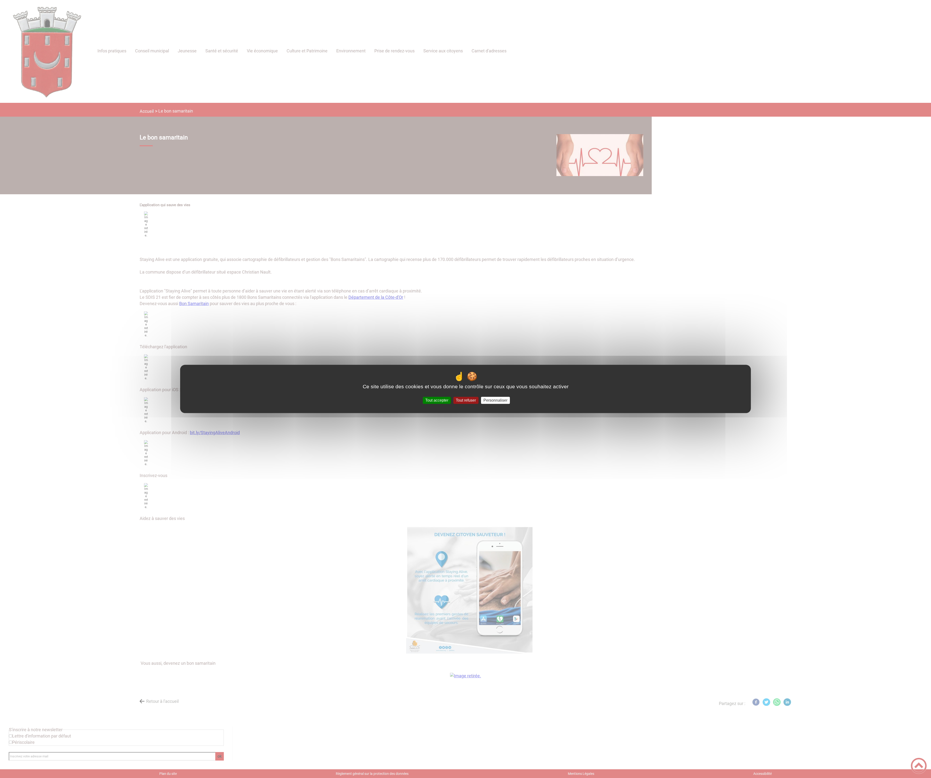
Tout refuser (466, 400)
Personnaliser (495, 400)
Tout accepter (436, 400)
